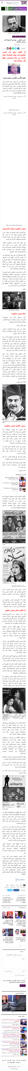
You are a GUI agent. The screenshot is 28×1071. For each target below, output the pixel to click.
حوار (24, 917)
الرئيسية (22, 1060)
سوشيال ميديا (10, 1062)
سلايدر (17, 36)
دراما (24, 935)
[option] (14, 1003)
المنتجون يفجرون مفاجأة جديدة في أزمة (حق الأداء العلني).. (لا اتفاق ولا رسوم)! (14, 1008)
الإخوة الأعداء (12, 885)
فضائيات (17, 1062)
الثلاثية (7, 885)
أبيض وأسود (22, 36)
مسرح (3, 1060)
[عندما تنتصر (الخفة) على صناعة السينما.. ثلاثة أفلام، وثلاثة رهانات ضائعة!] (23, 1044)
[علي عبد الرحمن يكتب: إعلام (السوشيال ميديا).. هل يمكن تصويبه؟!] (23, 1029)
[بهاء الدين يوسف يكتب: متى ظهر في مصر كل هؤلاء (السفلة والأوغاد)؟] (22, 484)
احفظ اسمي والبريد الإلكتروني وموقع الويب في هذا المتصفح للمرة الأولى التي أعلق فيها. (14, 981)
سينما (14, 36)
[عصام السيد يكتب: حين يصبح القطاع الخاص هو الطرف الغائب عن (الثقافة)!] (23, 1052)
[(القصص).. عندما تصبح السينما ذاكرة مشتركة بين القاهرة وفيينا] (23, 1022)
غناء (13, 1060)
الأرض (17, 885)
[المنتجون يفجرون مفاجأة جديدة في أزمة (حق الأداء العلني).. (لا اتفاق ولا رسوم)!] (7, 932)
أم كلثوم (21, 885)
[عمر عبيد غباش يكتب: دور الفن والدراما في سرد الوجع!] (22, 489)
